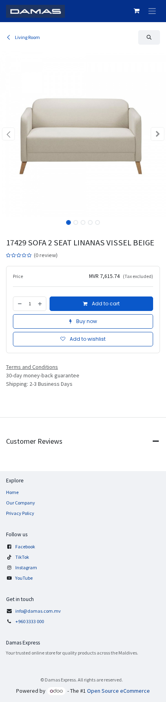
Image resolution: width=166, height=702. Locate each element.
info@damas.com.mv (38, 611)
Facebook (25, 546)
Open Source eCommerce (118, 690)
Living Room (27, 37)
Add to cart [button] (105, 303)
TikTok (22, 557)
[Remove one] (19, 304)
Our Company (20, 503)
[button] (149, 37)
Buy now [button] (86, 321)
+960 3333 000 (30, 621)
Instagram (26, 567)
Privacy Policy (20, 513)
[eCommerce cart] (136, 11)
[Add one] (40, 304)
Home (12, 492)
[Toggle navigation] (152, 11)
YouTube (24, 578)
